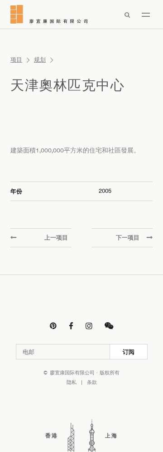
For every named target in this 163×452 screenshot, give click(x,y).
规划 (40, 60)
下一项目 (127, 237)
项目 (16, 60)
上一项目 (56, 237)
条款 (92, 382)
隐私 (72, 382)
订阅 (128, 351)
